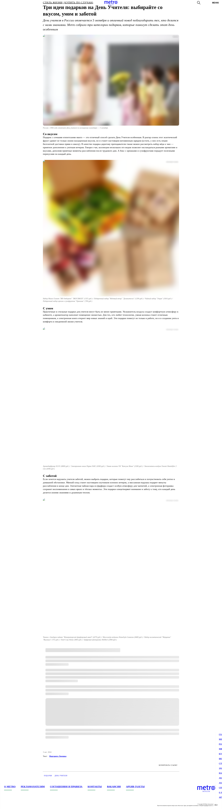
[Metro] (111, 2)
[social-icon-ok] (16, 805)
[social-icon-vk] (6, 805)
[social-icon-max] (22, 805)
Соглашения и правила (66, 786)
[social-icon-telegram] (11, 805)
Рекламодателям (33, 786)
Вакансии (114, 786)
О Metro (10, 786)
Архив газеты (135, 786)
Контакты (95, 786)
